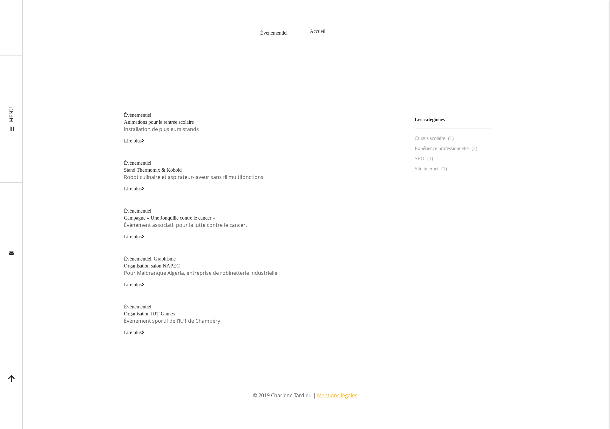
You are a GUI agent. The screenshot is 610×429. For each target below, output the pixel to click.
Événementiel (137, 115)
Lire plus (133, 140)
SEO (419, 158)
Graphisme (165, 258)
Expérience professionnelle (442, 148)
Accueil (317, 31)
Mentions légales (337, 395)
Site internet (426, 168)
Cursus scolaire (430, 138)
